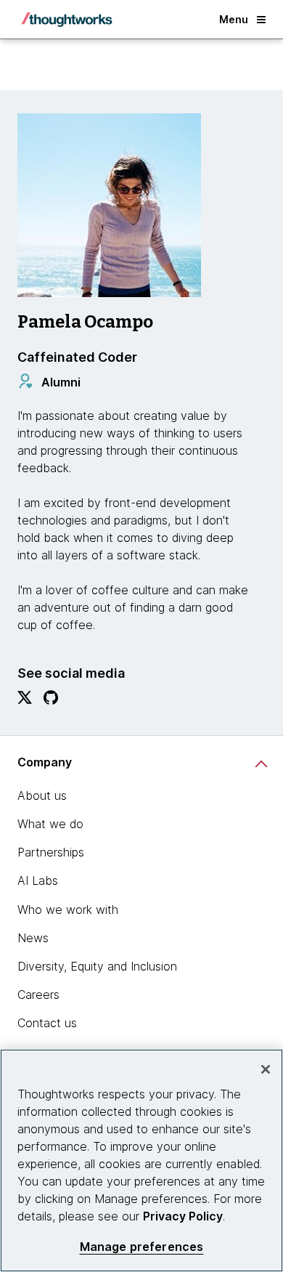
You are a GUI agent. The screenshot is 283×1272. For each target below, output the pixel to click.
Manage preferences (142, 1247)
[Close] (266, 1069)
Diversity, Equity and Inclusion (97, 966)
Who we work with (67, 909)
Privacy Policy (183, 1216)
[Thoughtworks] (66, 19)
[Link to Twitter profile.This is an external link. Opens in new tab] (24, 701)
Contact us (47, 1023)
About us (42, 795)
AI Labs (37, 880)
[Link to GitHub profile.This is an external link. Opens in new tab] (51, 701)
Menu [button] (233, 19)
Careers (38, 994)
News (33, 938)
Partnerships (50, 852)
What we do (50, 824)
